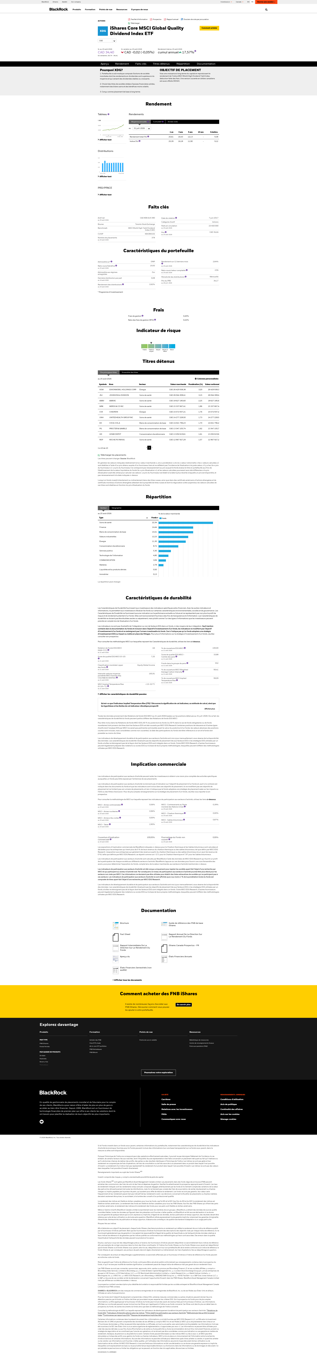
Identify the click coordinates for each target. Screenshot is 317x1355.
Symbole (103, 384)
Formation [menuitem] (90, 10)
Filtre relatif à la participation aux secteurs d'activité (165, 1313)
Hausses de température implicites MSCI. (146, 1315)
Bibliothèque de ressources (199, 1040)
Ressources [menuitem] (121, 10)
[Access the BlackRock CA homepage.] (53, 1094)
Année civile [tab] (173, 122)
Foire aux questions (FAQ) (198, 1046)
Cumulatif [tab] (157, 122)
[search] (265, 9)
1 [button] (149, 448)
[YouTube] (42, 1122)
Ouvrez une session (265, 2)
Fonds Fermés (45, 1046)
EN (248, 2)
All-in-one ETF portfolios (98, 1046)
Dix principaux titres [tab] (108, 372)
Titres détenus (161, 64)
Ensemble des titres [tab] (130, 372)
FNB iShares (44, 1043)
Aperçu (105, 64)
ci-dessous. (195, 642)
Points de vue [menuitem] (105, 10)
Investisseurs (225, 2)
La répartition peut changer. (109, 582)
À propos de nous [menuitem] (139, 10)
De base (42, 1055)
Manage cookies (228, 1119)
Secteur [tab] (103, 508)
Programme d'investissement (111, 292)
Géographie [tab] (116, 508)
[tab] (112, 128)
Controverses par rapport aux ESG (116, 1315)
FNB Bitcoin (94, 1052)
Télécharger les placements (113, 455)
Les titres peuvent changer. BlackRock (158, 472)
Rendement (122, 64)
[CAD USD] (107, 41)
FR (252, 2)
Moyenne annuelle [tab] (139, 122)
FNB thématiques (96, 1049)
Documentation (206, 64)
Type (101, 518)
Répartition (183, 64)
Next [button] (151, 447)
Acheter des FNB (95, 1040)
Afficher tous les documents (128, 980)
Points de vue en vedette (148, 1040)
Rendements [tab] (136, 114)
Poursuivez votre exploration (158, 1073)
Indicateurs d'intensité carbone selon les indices (125, 1313)
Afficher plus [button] (210, 709)
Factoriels (43, 1059)
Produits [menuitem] (77, 10)
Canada (239, 2)
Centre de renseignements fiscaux (201, 1043)
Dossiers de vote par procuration (196, 19)
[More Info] (195, 51)
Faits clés (140, 64)
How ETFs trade (95, 1043)
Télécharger (135, 23)
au (130, 128)
